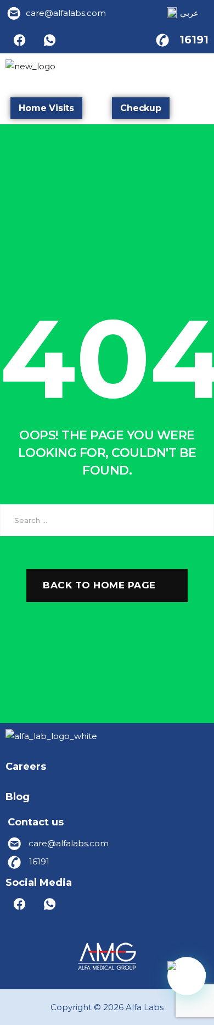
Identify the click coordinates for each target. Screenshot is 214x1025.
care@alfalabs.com (66, 13)
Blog (17, 797)
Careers (25, 767)
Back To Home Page (99, 585)
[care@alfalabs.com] (14, 13)
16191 (194, 39)
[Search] (197, 520)
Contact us (36, 822)
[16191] (162, 39)
